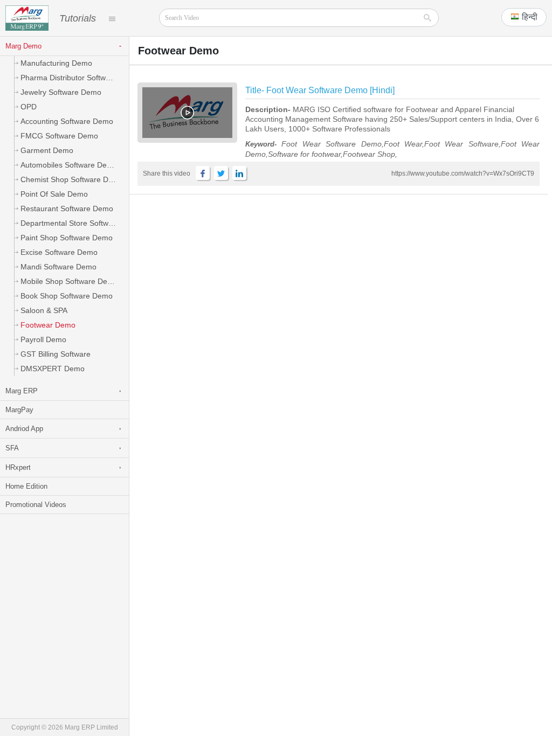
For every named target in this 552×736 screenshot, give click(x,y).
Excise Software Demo (59, 252)
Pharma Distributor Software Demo (74, 77)
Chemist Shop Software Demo (71, 179)
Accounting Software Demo (66, 121)
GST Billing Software (55, 354)
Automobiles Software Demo (69, 165)
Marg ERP (21, 391)
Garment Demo (46, 150)
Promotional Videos (35, 505)
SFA (12, 448)
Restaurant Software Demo (66, 208)
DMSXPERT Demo (52, 368)
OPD (28, 106)
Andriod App (24, 429)
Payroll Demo (43, 339)
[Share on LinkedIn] (239, 173)
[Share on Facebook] (203, 173)
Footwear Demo (47, 325)
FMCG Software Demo (59, 135)
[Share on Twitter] (221, 173)
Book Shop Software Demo (66, 295)
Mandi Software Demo (58, 266)
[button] (524, 17)
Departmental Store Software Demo (74, 223)
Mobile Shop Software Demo (69, 281)
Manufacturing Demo (56, 63)
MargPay (19, 410)
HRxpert (18, 467)
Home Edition (26, 486)
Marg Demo (23, 46)
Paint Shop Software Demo (66, 237)
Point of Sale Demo (54, 194)
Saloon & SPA (43, 310)
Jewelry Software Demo (60, 92)
